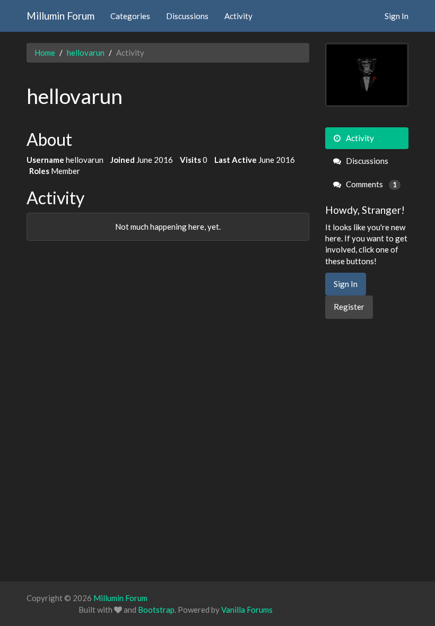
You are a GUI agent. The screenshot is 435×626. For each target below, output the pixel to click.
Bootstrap (156, 609)
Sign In (396, 16)
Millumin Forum (60, 16)
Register (349, 306)
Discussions (187, 16)
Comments (370, 184)
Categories (130, 16)
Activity (238, 16)
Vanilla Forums (247, 609)
